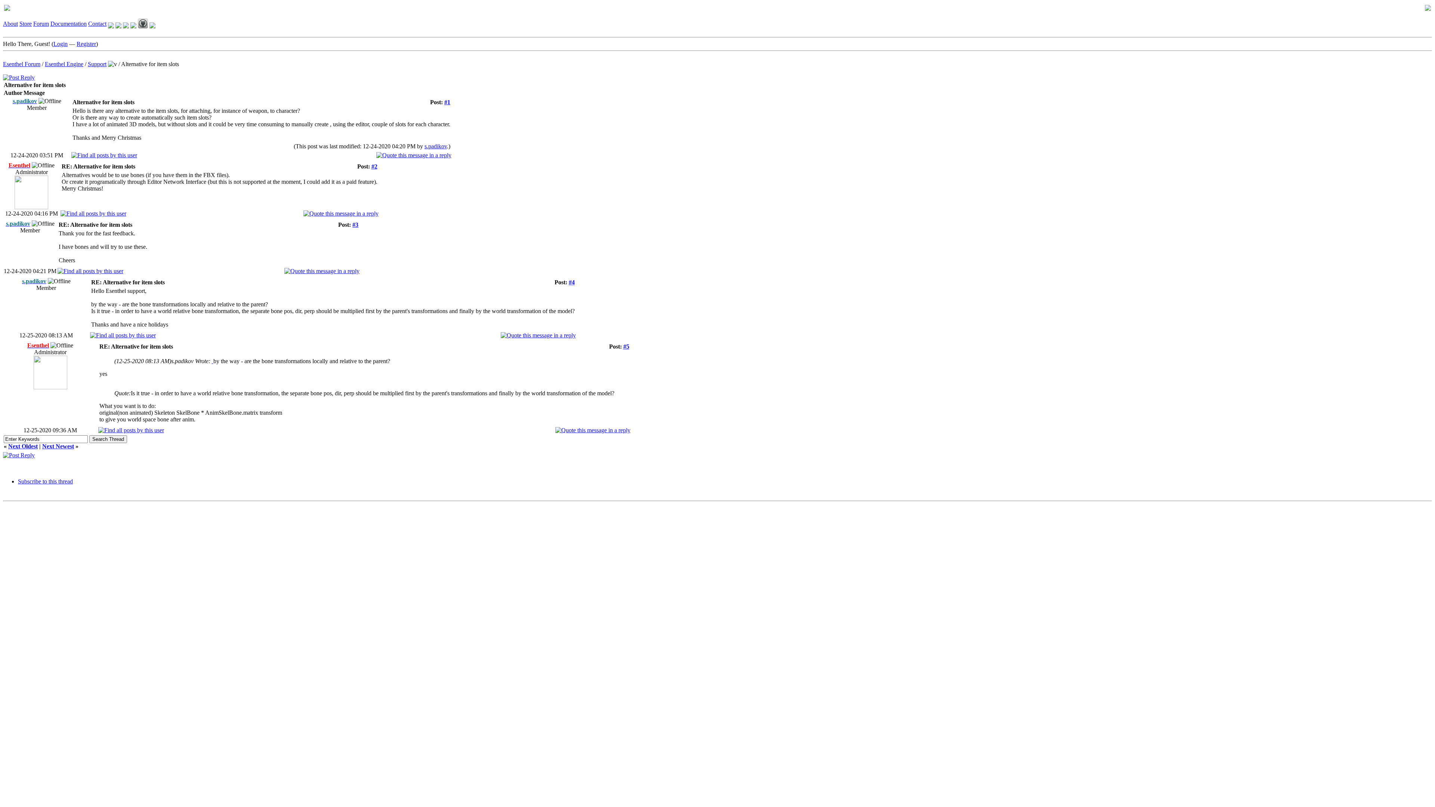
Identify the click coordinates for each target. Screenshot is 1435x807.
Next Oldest (23, 446)
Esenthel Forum (21, 64)
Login (60, 44)
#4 (572, 282)
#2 (374, 166)
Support (97, 64)
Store (25, 24)
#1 (447, 102)
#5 (626, 346)
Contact (97, 24)
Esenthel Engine (64, 64)
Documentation (68, 24)
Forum (41, 24)
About (10, 24)
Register (86, 44)
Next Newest (58, 446)
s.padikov (436, 146)
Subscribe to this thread (45, 481)
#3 (355, 225)
